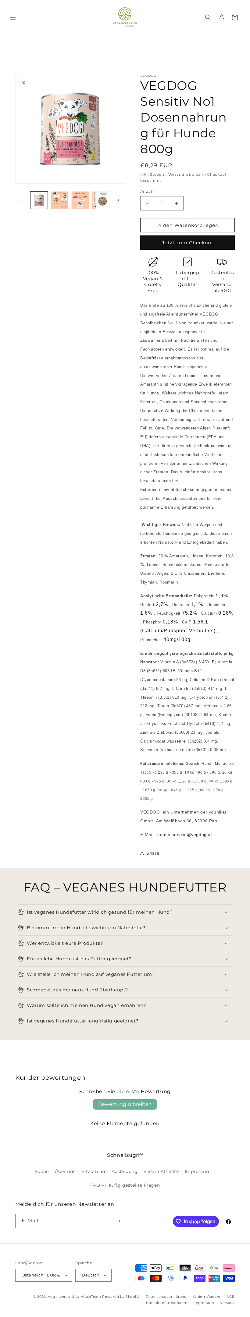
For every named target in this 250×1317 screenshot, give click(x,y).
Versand (176, 174)
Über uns (65, 1171)
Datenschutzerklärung (166, 1296)
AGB (231, 1296)
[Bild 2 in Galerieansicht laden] (60, 200)
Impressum (198, 1171)
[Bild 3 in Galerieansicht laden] (80, 200)
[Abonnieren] (118, 1221)
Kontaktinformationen (166, 1303)
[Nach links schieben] (22, 200)
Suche (42, 1171)
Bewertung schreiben (125, 1104)
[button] (13, 17)
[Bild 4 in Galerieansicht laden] (101, 200)
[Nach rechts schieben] (118, 200)
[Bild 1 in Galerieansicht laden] (39, 200)
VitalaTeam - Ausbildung (109, 1171)
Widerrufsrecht (206, 1296)
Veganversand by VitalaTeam (74, 1296)
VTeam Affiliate (161, 1171)
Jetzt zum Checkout (187, 242)
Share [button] (152, 853)
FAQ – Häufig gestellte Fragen (125, 1185)
